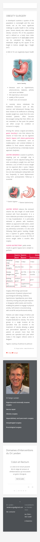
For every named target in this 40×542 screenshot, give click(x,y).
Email (16, 353)
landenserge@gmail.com (15, 507)
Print (10, 353)
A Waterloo (28, 521)
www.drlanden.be (29, 348)
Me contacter (11, 512)
